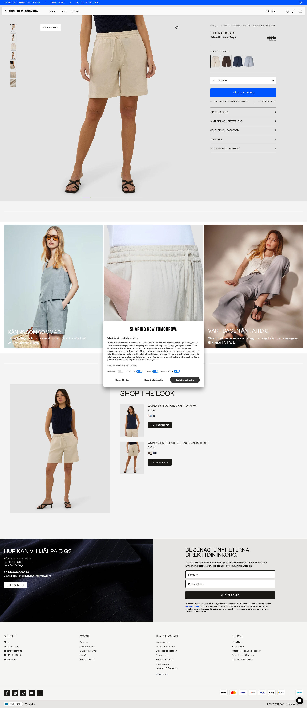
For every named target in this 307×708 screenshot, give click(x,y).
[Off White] (149, 416)
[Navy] (154, 416)
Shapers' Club (87, 646)
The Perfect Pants (13, 650)
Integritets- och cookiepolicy (246, 650)
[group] (112, 108)
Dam (63, 11)
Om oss (84, 642)
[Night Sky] (154, 453)
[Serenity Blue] (151, 416)
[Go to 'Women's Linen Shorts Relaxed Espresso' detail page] (226, 61)
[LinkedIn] (39, 693)
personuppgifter (192, 606)
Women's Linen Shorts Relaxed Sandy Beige (178, 442)
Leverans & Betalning (167, 668)
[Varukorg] (300, 11)
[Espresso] (149, 453)
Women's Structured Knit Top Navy (172, 405)
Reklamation (162, 663)
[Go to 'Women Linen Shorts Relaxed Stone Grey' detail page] (249, 61)
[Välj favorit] (176, 27)
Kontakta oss (162, 642)
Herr (52, 11)
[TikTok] (23, 693)
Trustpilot (30, 704)
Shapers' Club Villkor (242, 659)
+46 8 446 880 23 (18, 572)
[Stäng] (301, 2)
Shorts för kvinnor (231, 26)
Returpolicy (238, 646)
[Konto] (293, 11)
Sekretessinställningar (243, 655)
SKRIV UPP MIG (230, 595)
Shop (6, 642)
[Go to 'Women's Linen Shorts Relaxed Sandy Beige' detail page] (215, 61)
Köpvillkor (237, 642)
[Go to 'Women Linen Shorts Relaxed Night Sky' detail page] (238, 61)
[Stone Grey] (156, 453)
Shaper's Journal (88, 650)
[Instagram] (14, 693)
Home (212, 26)
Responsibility (87, 659)
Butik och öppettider (166, 650)
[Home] (22, 11)
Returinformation (164, 659)
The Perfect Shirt (12, 655)
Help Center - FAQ (165, 646)
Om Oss (75, 11)
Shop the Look (11, 646)
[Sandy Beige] (151, 453)
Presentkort (10, 659)
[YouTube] (31, 693)
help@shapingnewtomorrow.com (31, 575)
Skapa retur (162, 655)
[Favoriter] (287, 11)
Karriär (83, 655)
